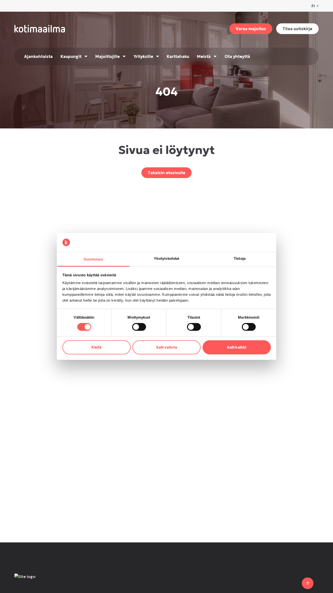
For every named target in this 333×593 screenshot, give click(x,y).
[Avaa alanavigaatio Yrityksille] (157, 56)
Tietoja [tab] (239, 258)
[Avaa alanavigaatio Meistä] (215, 56)
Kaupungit (70, 56)
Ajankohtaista (38, 56)
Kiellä (96, 347)
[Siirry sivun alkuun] (307, 583)
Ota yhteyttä (237, 56)
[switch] (139, 327)
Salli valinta (166, 347)
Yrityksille (143, 56)
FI (313, 5)
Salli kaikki (236, 347)
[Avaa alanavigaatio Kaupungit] (86, 56)
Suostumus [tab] (93, 259)
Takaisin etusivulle (166, 172)
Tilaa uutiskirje (297, 28)
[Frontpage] (50, 581)
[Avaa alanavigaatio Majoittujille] (124, 56)
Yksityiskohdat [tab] (166, 258)
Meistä (204, 56)
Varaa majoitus (251, 28)
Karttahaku (178, 56)
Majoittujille (107, 56)
